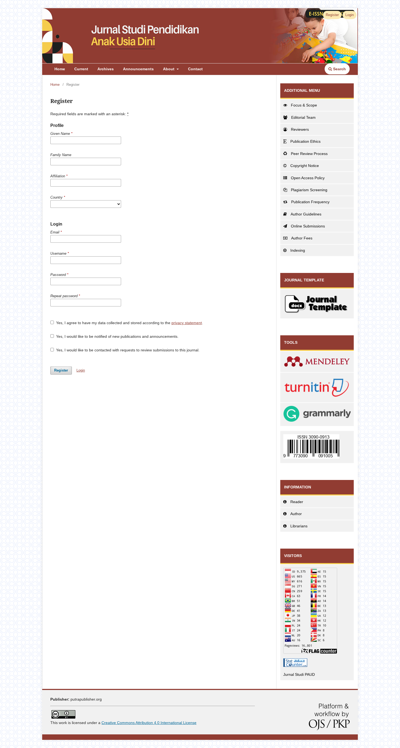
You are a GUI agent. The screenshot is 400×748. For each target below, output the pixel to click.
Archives (105, 69)
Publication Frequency (310, 202)
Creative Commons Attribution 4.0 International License (148, 722)
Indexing (297, 250)
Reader (296, 502)
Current (81, 69)
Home (59, 69)
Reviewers (300, 129)
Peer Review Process (309, 153)
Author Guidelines (306, 214)
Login (349, 15)
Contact (195, 69)
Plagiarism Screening (309, 190)
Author (296, 514)
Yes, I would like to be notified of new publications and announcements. (117, 336)
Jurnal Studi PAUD (299, 674)
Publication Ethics (305, 141)
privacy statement (186, 323)
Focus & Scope (304, 105)
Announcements (138, 69)
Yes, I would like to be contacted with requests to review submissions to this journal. (127, 350)
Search (339, 69)
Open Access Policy (308, 178)
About (169, 69)
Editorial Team (303, 117)
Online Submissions (308, 226)
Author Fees (301, 238)
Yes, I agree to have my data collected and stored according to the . (129, 323)
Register (332, 15)
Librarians (298, 526)
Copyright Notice (304, 165)
